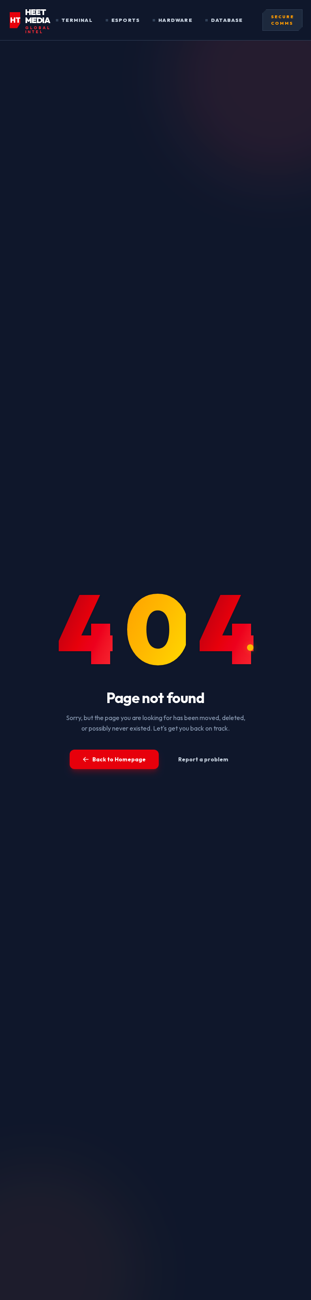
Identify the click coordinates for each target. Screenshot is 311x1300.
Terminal (77, 20)
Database (227, 20)
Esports (125, 20)
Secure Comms (282, 20)
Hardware (175, 20)
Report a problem (203, 759)
